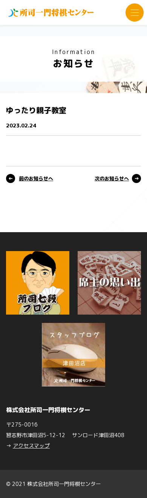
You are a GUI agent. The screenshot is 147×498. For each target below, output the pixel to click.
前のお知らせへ (36, 178)
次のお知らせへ (112, 178)
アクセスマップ (31, 445)
